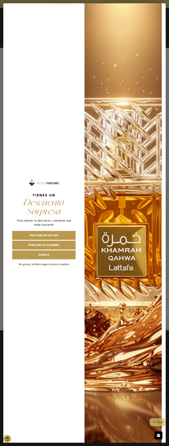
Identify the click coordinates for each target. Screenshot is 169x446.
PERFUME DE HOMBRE (44, 245)
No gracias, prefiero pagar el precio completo (44, 264)
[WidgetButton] (7, 439)
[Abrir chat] (158, 435)
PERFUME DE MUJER (44, 235)
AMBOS (43, 255)
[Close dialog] (165, 3)
